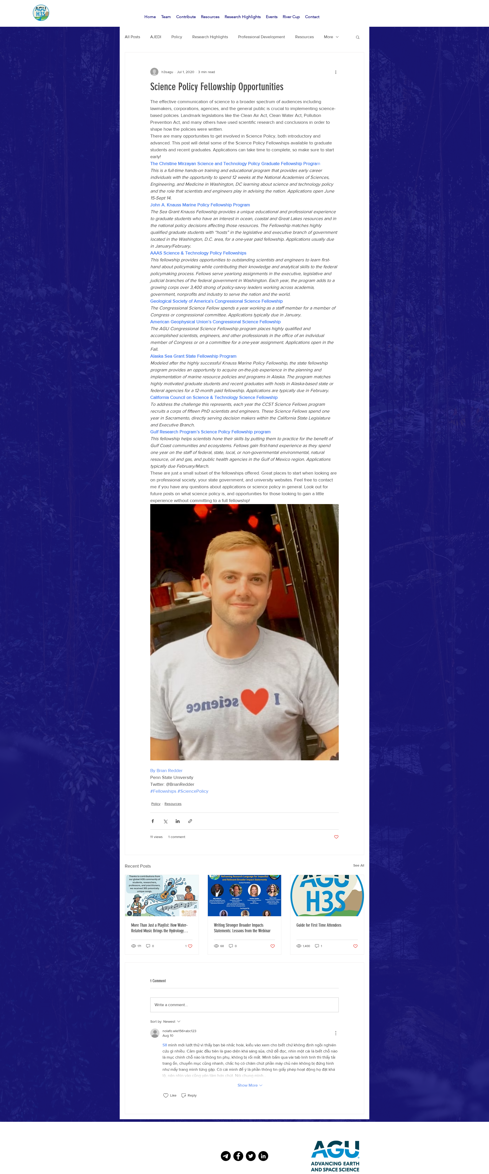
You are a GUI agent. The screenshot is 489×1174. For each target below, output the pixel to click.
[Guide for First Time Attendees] (327, 895)
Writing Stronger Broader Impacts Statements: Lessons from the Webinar (242, 928)
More (328, 37)
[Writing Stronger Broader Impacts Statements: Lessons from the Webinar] (244, 895)
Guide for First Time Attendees (318, 925)
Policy (176, 37)
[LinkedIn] (263, 1156)
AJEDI (155, 37)
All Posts (132, 37)
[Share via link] (190, 821)
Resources (304, 37)
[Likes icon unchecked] (165, 1095)
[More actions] (336, 72)
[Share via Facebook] (152, 821)
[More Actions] (336, 1033)
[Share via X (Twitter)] (165, 821)
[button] (357, 37)
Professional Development (261, 37)
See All (358, 865)
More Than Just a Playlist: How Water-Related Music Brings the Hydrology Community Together (159, 928)
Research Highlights (210, 37)
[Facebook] (238, 1156)
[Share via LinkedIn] (177, 821)
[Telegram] (226, 1156)
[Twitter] (251, 1156)
